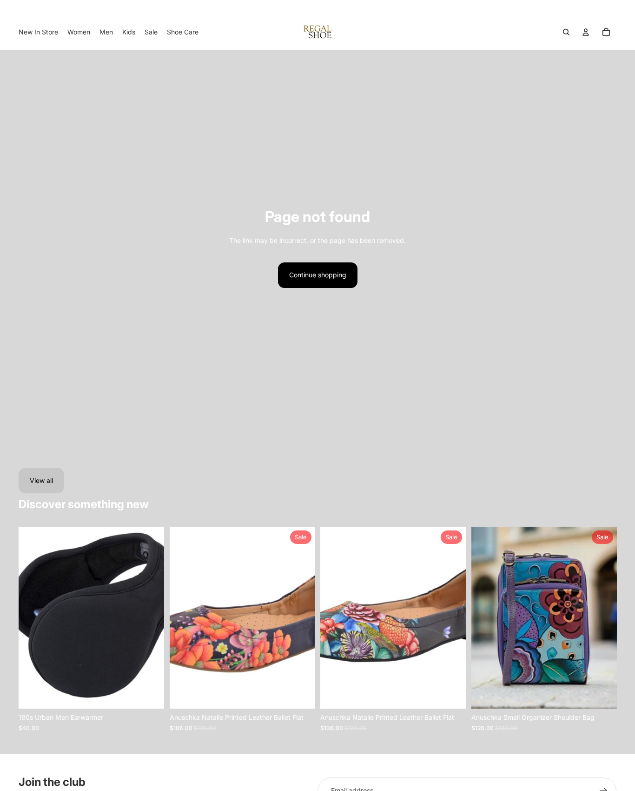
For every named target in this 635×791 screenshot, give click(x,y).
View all (41, 480)
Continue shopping (317, 275)
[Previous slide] (32, 618)
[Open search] (566, 32)
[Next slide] (150, 618)
